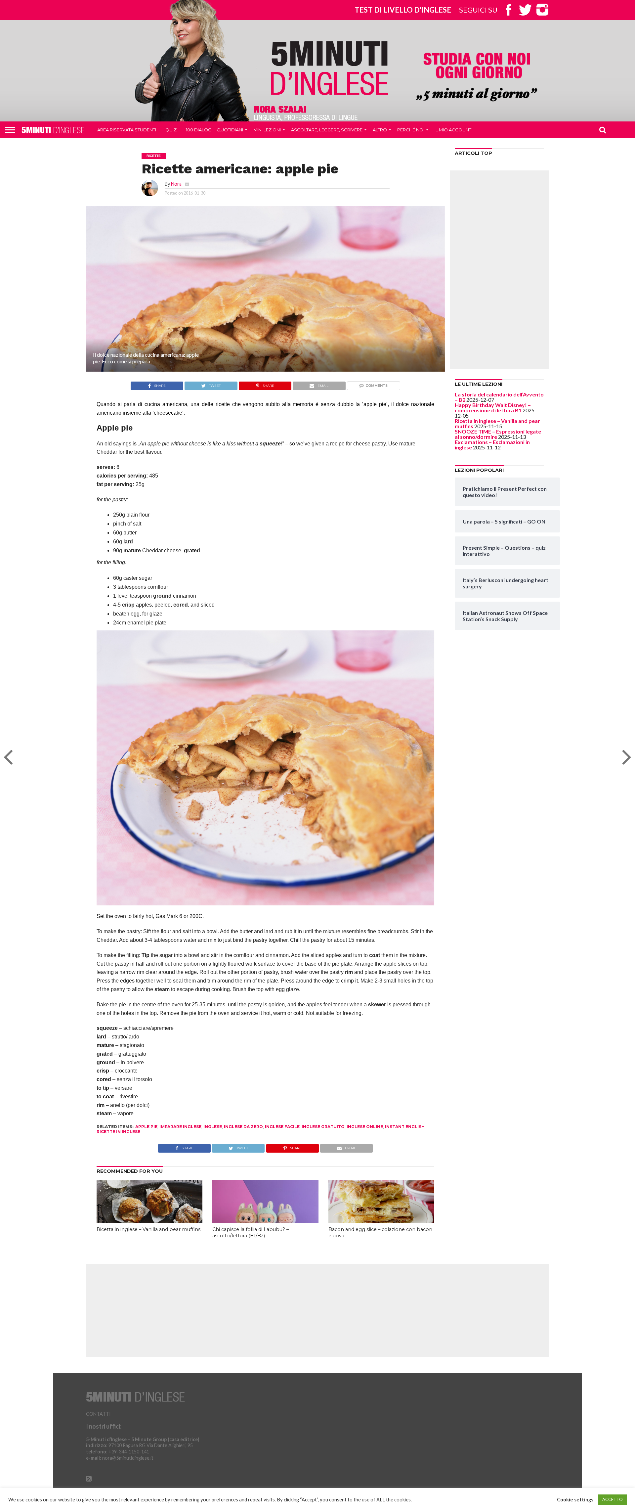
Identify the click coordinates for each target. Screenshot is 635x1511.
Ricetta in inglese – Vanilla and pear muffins (148, 1229)
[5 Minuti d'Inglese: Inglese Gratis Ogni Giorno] (330, 67)
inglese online (365, 1126)
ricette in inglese (118, 1131)
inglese (212, 1126)
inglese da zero (243, 1126)
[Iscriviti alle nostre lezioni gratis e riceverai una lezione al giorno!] (476, 78)
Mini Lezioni (267, 129)
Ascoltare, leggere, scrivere (326, 129)
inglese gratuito (323, 1126)
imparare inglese (180, 1126)
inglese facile (282, 1126)
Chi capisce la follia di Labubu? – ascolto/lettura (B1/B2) (250, 1232)
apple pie (146, 1126)
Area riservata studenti (126, 129)
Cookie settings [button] (575, 1499)
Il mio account (453, 129)
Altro (380, 129)
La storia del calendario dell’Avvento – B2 (499, 397)
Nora (176, 184)
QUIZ (171, 129)
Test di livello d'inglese (403, 9)
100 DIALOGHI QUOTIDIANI (214, 129)
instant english (405, 1126)
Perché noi (410, 129)
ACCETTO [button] (612, 1499)
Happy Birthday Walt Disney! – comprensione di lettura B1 (493, 407)
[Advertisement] (499, 269)
